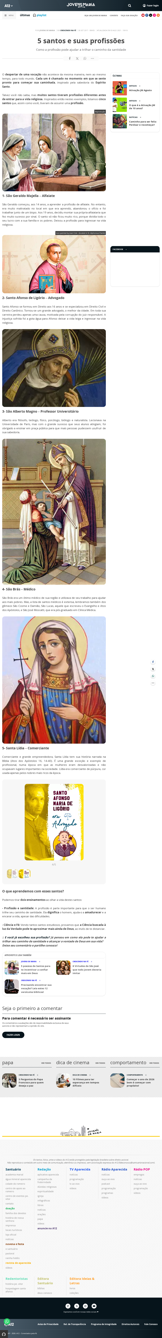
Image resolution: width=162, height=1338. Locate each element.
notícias (10, 1239)
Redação (44, 1169)
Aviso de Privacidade (48, 1324)
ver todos (46, 1063)
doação (10, 1208)
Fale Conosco (151, 1324)
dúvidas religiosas (47, 1186)
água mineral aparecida (18, 1179)
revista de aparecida (18, 1263)
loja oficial (11, 1234)
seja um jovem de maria (95, 15)
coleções (74, 1292)
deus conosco (44, 1292)
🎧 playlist (39, 15)
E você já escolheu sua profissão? (27, 937)
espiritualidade (45, 1191)
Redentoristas (17, 1279)
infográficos (43, 1200)
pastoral (10, 1253)
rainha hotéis (13, 1258)
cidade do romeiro (15, 1183)
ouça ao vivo (108, 1179)
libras (40, 1205)
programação (77, 1179)
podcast (106, 1183)
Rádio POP (142, 1169)
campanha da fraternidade (44, 1181)
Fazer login (13, 1034)
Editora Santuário (45, 1281)
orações (41, 1214)
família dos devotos (16, 1213)
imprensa (11, 1225)
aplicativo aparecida (48, 1174)
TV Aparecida (80, 1169)
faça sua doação (129, 15)
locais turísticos (14, 1230)
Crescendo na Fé (68, 30)
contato (114, 15)
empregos (139, 1174)
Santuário (13, 1169)
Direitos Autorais (130, 1324)
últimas (25, 15)
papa (40, 1218)
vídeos (9, 1267)
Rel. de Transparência (75, 1324)
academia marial (14, 1174)
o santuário (12, 1248)
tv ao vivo (74, 1183)
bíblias (41, 1288)
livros (72, 1288)
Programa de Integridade (104, 1324)
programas (107, 1192)
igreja (40, 1195)
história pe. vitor (14, 1283)
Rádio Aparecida (114, 1169)
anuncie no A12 (47, 1228)
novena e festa (15, 1244)
